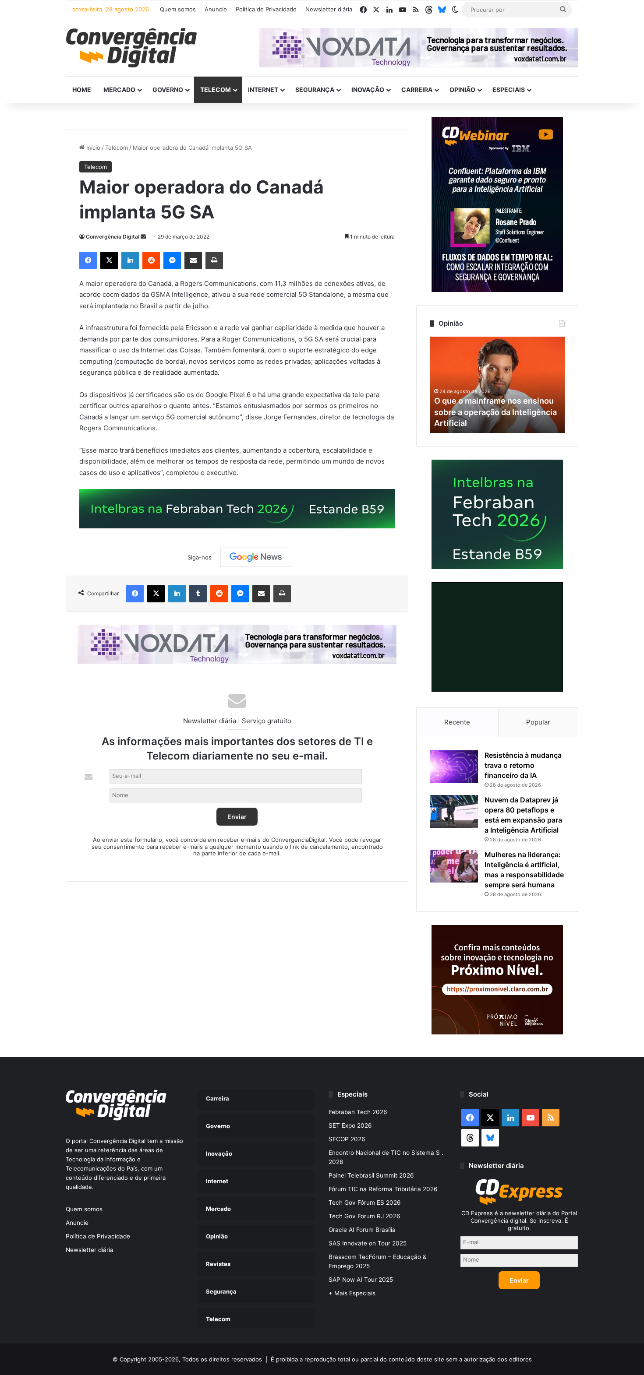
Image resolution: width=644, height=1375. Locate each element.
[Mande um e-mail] (143, 236)
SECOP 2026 (347, 1139)
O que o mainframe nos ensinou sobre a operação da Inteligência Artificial (495, 411)
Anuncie (216, 9)
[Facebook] (88, 260)
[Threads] (428, 9)
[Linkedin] (130, 260)
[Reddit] (151, 260)
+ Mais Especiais (352, 1293)
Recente (457, 722)
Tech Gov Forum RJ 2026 (364, 1216)
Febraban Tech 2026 (358, 1111)
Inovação (367, 89)
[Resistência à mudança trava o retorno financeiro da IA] (454, 766)
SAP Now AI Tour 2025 (361, 1279)
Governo (167, 89)
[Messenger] (172, 260)
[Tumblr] (198, 593)
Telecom (215, 89)
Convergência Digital (112, 236)
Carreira (416, 89)
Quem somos (178, 9)
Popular (538, 722)
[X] (109, 260)
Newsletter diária (328, 9)
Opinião (462, 89)
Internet (263, 89)
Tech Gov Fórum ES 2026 (365, 1202)
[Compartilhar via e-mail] (193, 260)
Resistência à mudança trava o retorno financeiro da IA (523, 765)
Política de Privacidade (266, 9)
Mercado (119, 89)
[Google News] (255, 557)
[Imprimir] (214, 260)
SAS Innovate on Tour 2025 (368, 1243)
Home (81, 89)
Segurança (314, 89)
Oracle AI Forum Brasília (362, 1229)
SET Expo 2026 (350, 1125)
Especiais (508, 89)
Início (92, 147)
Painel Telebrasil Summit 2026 (371, 1175)
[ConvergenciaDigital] (131, 47)
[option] (497, 385)
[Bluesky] (442, 9)
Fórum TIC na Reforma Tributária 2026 (383, 1188)
